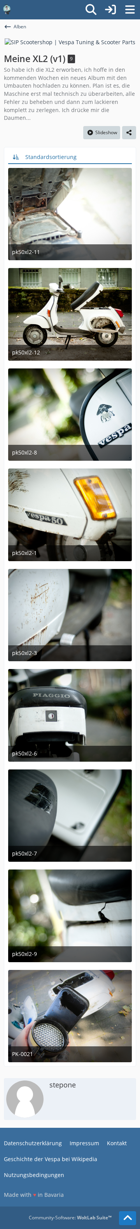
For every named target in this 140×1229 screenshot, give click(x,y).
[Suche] (91, 9)
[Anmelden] (110, 9)
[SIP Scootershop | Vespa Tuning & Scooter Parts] (70, 41)
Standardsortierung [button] (51, 157)
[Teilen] (129, 132)
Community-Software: (70, 1217)
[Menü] (130, 9)
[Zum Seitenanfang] (127, 1218)
